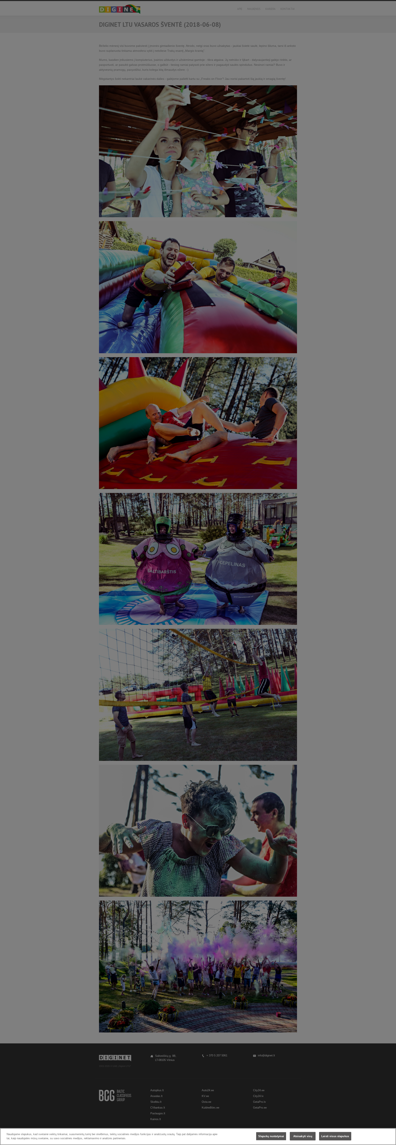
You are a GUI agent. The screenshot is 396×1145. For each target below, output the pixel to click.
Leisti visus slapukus (335, 1136)
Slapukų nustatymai (271, 1136)
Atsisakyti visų (302, 1136)
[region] (198, 1136)
